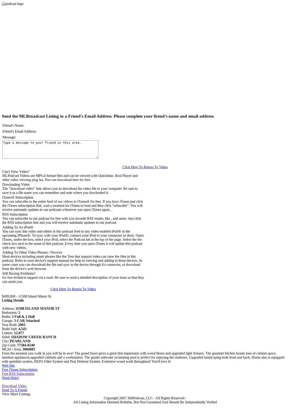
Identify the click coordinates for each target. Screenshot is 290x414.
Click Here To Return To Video (145, 167)
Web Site (8, 365)
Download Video (14, 386)
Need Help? (10, 378)
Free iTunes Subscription (19, 369)
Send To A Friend (14, 390)
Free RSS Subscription (18, 374)
